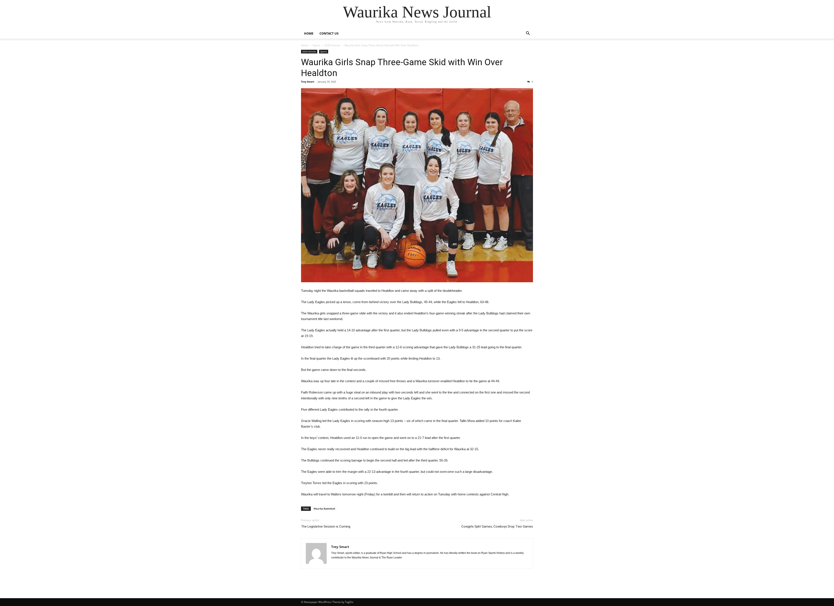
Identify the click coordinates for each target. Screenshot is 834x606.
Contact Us (329, 33)
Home (308, 33)
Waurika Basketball (324, 508)
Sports (316, 45)
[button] (528, 34)
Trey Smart (307, 81)
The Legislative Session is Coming (325, 526)
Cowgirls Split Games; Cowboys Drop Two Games (497, 526)
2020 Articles (332, 45)
